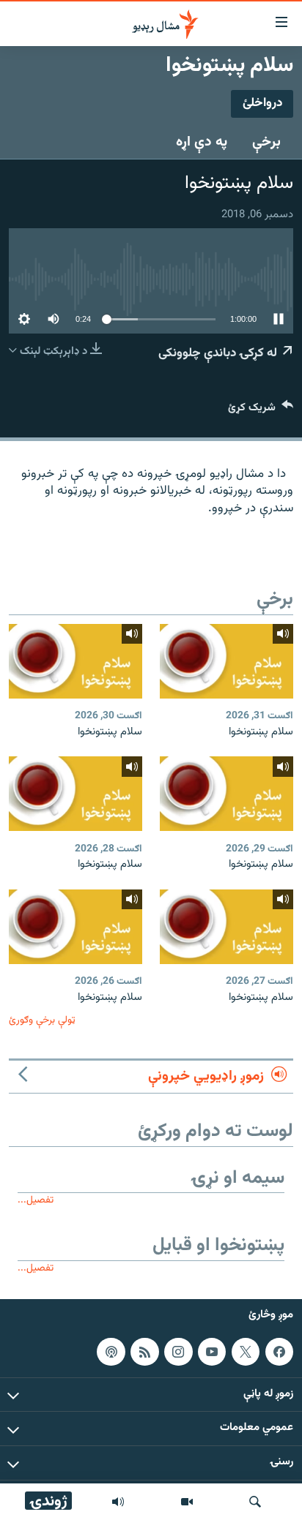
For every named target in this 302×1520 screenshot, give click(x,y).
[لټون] (255, 1501)
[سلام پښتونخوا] (226, 661)
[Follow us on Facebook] (279, 1352)
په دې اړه (201, 142)
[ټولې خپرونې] (118, 1501)
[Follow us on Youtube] (212, 1352)
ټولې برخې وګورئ (42, 1020)
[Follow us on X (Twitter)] (245, 1352)
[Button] (260, 410)
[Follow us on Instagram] (178, 1352)
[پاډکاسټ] (111, 1352)
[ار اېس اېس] (144, 1352)
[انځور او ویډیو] (187, 1501)
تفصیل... (36, 1200)
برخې (266, 142)
